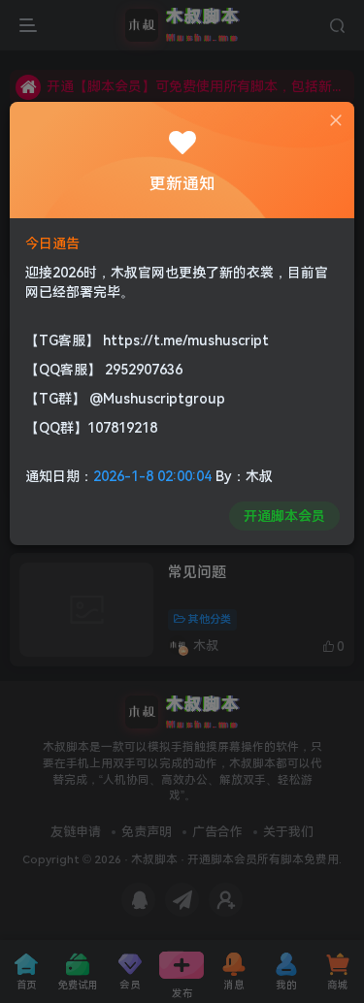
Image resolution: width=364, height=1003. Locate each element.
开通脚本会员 (284, 516)
